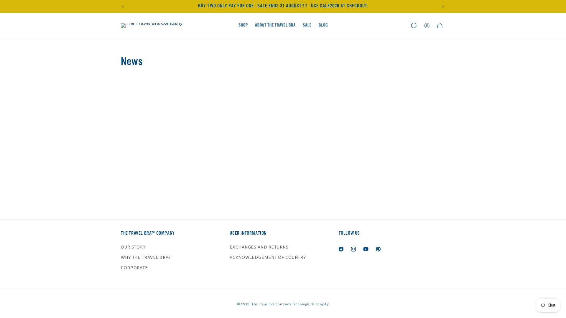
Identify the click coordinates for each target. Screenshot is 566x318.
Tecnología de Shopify (310, 304)
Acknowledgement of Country (268, 257)
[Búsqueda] (413, 25)
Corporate (134, 268)
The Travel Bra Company (271, 304)
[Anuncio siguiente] (443, 6)
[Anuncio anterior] (122, 6)
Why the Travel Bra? (146, 257)
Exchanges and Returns (259, 247)
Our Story (133, 247)
